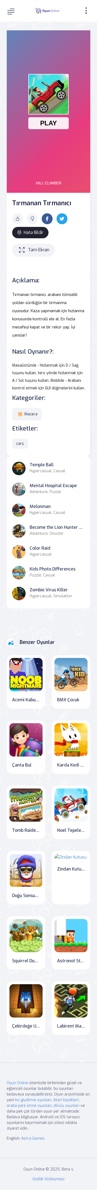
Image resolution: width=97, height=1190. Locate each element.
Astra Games (33, 1138)
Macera (30, 414)
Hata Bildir (33, 232)
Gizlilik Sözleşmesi (48, 1179)
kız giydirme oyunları (33, 1100)
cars (20, 443)
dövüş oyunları (66, 1105)
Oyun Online (17, 1082)
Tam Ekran (38, 250)
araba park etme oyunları (29, 1105)
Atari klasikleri (66, 1100)
